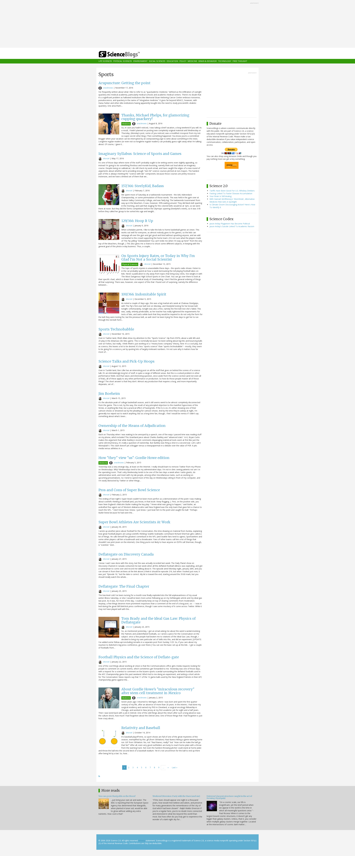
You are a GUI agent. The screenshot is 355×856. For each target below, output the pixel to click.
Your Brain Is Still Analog (220, 196)
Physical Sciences (122, 61)
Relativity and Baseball (140, 728)
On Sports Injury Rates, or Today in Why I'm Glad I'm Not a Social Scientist (158, 258)
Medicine (192, 61)
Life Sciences (105, 61)
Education (172, 61)
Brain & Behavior (207, 61)
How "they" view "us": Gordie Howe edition (133, 458)
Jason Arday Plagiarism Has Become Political (230, 223)
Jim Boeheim (109, 393)
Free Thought (240, 61)
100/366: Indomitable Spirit (143, 294)
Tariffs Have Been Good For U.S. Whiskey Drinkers (232, 190)
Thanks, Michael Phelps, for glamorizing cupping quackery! (155, 117)
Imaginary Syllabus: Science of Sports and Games (139, 154)
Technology (224, 61)
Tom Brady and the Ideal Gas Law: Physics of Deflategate (158, 620)
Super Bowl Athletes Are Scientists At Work (134, 522)
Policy (182, 61)
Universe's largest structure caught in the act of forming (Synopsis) (229, 797)
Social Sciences (157, 61)
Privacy (142, 840)
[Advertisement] (177, 24)
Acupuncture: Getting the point (124, 83)
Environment (140, 61)
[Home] (124, 54)
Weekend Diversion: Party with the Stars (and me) (176, 796)
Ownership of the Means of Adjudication (132, 426)
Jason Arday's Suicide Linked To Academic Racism (232, 226)
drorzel (106, 158)
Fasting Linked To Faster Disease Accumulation (231, 193)
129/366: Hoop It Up (137, 221)
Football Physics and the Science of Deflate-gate (138, 657)
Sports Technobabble (116, 329)
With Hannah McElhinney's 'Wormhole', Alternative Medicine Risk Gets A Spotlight (232, 200)
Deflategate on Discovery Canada (126, 554)
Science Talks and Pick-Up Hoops (126, 361)
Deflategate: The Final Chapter (123, 586)
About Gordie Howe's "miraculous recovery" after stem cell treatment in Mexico (157, 691)
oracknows (108, 87)
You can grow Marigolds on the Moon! (116, 796)
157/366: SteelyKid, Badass (142, 186)
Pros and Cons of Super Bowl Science (129, 490)
